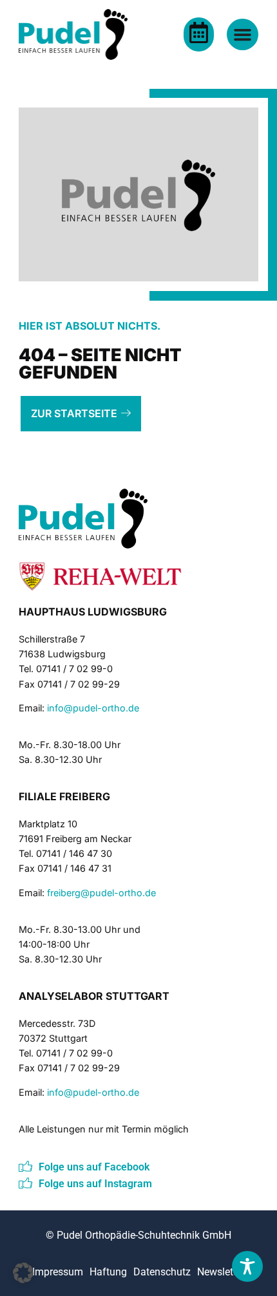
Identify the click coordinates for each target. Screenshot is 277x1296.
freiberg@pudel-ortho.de (101, 892)
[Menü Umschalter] (242, 34)
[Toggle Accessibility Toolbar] (247, 1266)
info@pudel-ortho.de (93, 707)
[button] (23, 1273)
